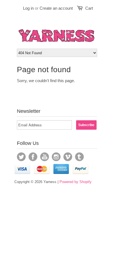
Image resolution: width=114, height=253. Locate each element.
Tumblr (79, 156)
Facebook (32, 156)
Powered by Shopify (75, 182)
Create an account (56, 8)
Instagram (56, 156)
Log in (28, 8)
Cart (89, 8)
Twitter (21, 156)
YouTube (44, 156)
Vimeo (67, 156)
